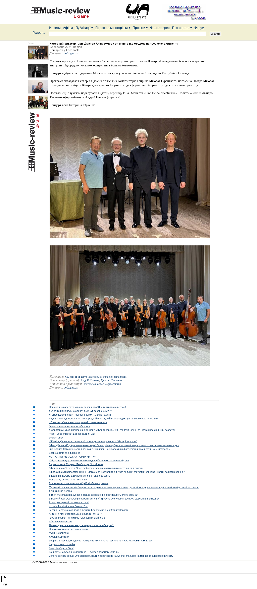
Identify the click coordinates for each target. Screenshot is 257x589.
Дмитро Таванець (111, 380)
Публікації (83, 28)
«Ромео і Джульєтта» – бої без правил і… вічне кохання (80, 414)
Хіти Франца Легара (60, 491)
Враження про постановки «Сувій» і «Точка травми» (78, 483)
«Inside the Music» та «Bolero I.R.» (68, 506)
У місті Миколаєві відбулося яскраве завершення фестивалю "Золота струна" (93, 494)
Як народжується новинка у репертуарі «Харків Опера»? (81, 525)
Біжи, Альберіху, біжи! (61, 548)
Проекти (139, 28)
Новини (55, 28)
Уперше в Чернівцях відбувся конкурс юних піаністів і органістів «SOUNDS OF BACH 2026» (101, 540)
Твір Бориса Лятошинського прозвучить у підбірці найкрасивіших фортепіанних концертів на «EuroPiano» (109, 449)
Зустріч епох (56, 437)
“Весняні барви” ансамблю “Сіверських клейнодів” (77, 517)
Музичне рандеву (59, 533)
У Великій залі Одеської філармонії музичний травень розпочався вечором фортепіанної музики (104, 498)
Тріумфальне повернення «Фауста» (69, 426)
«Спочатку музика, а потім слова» (68, 479)
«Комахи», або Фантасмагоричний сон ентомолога (78, 422)
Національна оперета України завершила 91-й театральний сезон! (87, 407)
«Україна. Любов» (59, 536)
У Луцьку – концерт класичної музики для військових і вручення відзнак (89, 460)
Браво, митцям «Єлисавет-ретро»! (69, 502)
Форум (199, 28)
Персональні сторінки (111, 28)
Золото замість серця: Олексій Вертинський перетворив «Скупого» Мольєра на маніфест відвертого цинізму (111, 555)
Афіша (68, 28)
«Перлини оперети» (60, 521)
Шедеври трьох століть (62, 544)
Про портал (181, 28)
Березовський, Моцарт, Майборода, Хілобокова (76, 464)
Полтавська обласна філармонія (102, 384)
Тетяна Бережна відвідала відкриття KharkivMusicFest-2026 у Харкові (88, 510)
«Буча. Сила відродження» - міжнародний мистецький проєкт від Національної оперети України (103, 418)
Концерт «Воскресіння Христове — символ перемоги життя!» (84, 552)
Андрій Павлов (90, 380)
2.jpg (4, 584)
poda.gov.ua (71, 53)
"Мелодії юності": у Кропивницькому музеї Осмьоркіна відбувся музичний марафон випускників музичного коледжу (114, 445)
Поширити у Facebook (64, 50)
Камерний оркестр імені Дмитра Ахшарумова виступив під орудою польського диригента (114, 43)
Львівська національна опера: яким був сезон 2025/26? (80, 411)
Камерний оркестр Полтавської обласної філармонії (96, 376)
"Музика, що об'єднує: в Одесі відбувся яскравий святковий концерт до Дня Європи (96, 468)
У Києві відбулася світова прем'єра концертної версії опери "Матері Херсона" (93, 441)
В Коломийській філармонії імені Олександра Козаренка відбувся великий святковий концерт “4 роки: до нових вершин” (117, 472)
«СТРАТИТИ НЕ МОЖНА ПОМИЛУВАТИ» (72, 456)
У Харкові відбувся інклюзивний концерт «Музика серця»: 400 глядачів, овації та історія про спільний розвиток (112, 430)
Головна (39, 32)
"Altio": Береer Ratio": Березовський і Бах (72, 433)
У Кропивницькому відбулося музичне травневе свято (80, 475)
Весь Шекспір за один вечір (64, 453)
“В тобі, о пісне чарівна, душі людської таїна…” (75, 514)
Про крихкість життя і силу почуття (69, 529)
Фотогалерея (160, 28)
